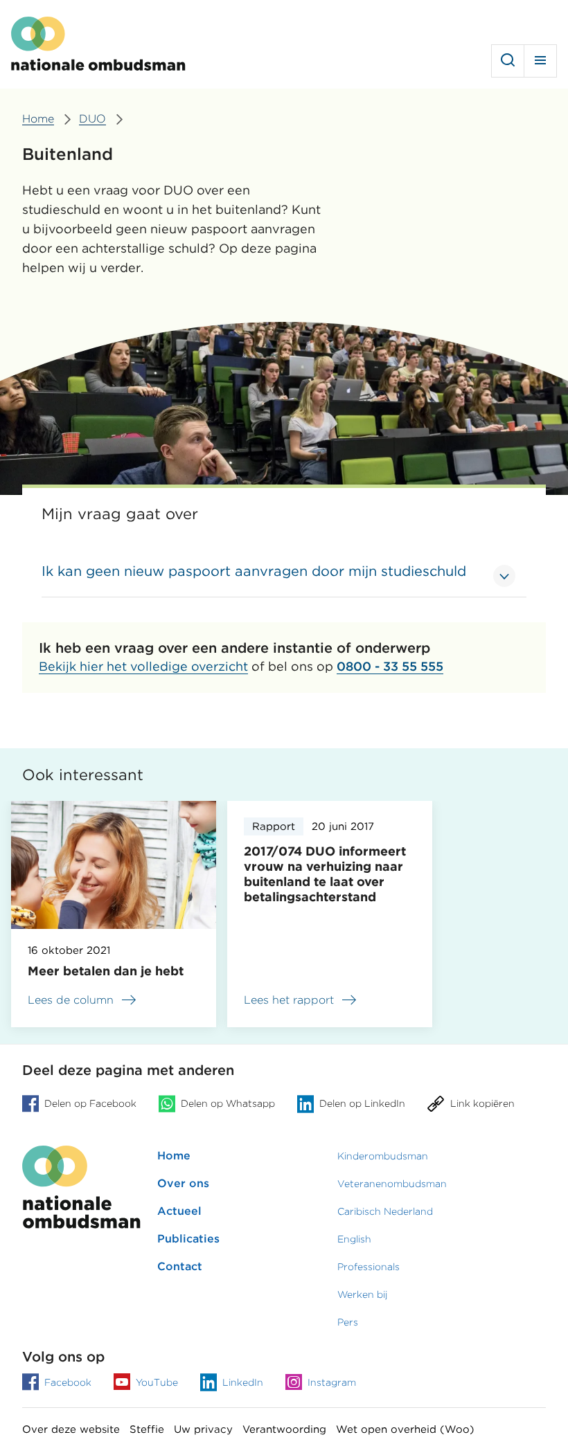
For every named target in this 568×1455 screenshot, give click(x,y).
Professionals (368, 1266)
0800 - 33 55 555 (390, 666)
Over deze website (71, 1429)
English (354, 1239)
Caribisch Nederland (385, 1211)
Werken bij (362, 1294)
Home (173, 1155)
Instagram (332, 1382)
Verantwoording (284, 1429)
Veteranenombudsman (392, 1183)
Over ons (183, 1183)
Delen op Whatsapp (228, 1104)
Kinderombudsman (382, 1156)
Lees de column (71, 999)
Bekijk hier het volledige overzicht (143, 666)
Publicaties (188, 1238)
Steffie (147, 1429)
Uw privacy (203, 1429)
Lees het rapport (301, 1002)
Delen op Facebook (90, 1104)
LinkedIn (242, 1382)
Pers (347, 1322)
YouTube (157, 1382)
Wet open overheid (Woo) (405, 1429)
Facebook (67, 1382)
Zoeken (507, 61)
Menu (540, 61)
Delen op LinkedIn (362, 1104)
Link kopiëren (482, 1104)
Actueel (179, 1211)
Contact (179, 1266)
